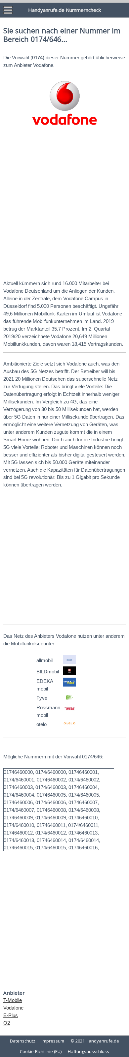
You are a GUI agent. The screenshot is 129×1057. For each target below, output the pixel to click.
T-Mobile (12, 1000)
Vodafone (13, 1008)
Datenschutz (22, 1041)
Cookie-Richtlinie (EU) (41, 1051)
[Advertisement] (64, 205)
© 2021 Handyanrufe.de (94, 1041)
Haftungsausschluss (88, 1051)
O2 (6, 1023)
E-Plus (10, 1015)
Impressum (53, 1041)
